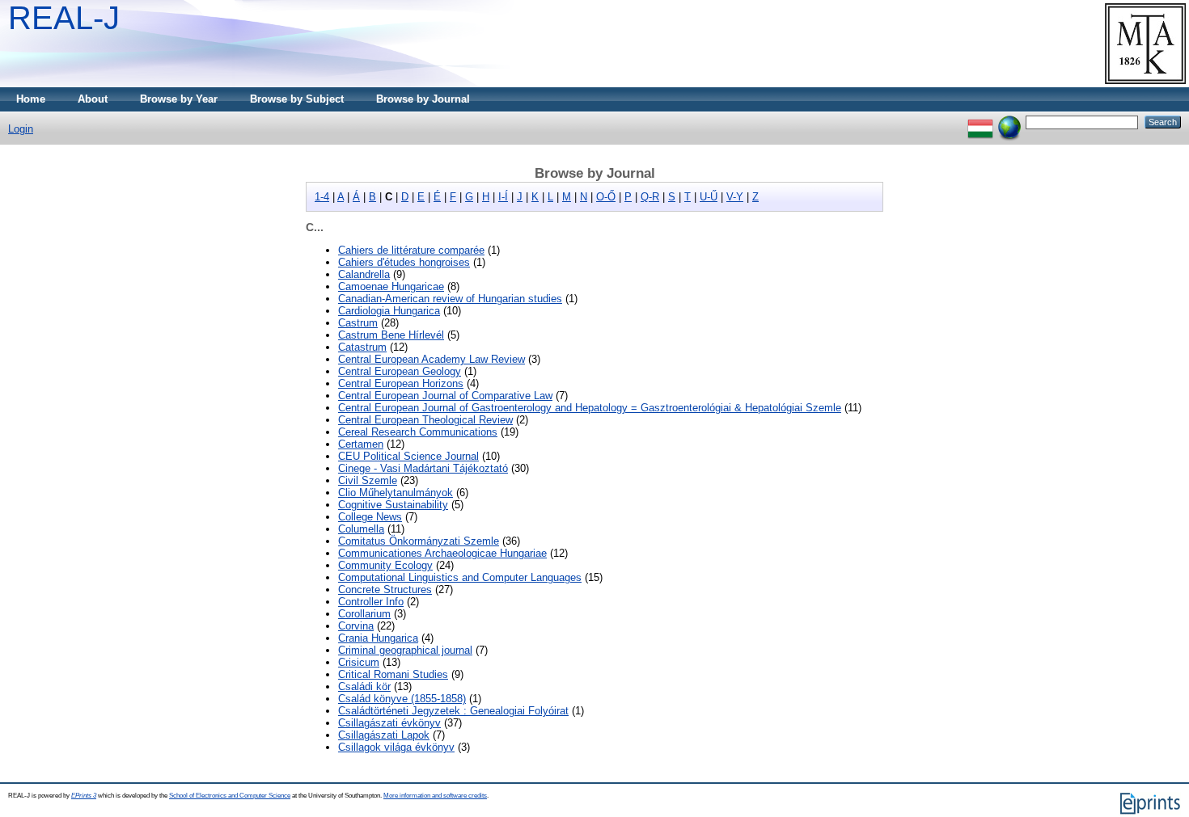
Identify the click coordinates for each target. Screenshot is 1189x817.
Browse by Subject (297, 99)
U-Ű (708, 197)
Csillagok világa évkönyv (396, 747)
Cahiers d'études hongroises (404, 262)
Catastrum (362, 347)
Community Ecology (385, 565)
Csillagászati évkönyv (389, 723)
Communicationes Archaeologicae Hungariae (442, 553)
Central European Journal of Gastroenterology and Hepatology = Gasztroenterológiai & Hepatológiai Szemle (589, 408)
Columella (361, 529)
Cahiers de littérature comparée (411, 250)
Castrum (358, 323)
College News (370, 517)
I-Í (503, 197)
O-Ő (606, 197)
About (93, 99)
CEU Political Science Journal (408, 456)
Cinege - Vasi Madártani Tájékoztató (423, 468)
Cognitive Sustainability (393, 505)
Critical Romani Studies (393, 674)
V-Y (734, 197)
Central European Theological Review (425, 420)
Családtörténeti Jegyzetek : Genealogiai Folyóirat (453, 711)
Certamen (360, 444)
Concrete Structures (385, 589)
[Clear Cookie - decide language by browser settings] (1009, 122)
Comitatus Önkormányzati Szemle (418, 541)
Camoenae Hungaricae (391, 286)
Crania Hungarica (378, 638)
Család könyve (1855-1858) (402, 699)
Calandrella (364, 274)
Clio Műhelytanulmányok (395, 492)
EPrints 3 (83, 795)
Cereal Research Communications (417, 432)
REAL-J (64, 18)
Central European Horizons (400, 383)
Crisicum (358, 662)
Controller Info (371, 602)
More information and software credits (435, 795)
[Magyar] (980, 122)
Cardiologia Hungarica (389, 311)
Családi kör (364, 686)
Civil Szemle (367, 480)
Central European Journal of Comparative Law (445, 396)
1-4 (322, 197)
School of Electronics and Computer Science (229, 795)
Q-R (650, 197)
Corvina (356, 626)
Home (30, 99)
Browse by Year (179, 99)
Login (20, 129)
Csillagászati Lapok (383, 735)
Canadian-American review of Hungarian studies (450, 299)
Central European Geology (399, 371)
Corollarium (364, 614)
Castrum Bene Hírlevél (391, 335)
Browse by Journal (423, 99)
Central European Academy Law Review (431, 359)
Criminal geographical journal (405, 650)
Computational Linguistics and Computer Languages (460, 577)
